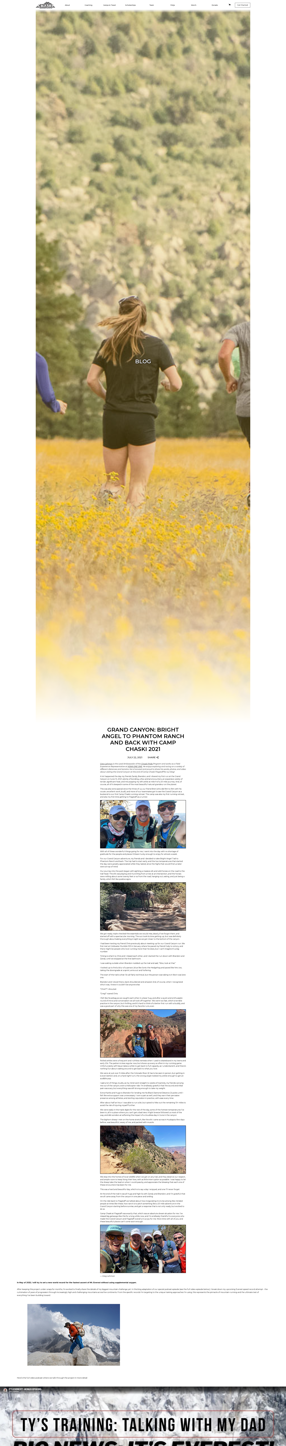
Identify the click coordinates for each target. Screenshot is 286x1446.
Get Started (242, 5)
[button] (230, 5)
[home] (45, 5)
